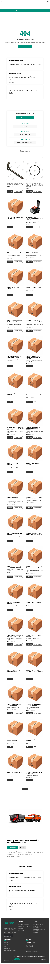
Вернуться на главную (25, 46)
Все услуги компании (15, 73)
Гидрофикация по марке (16, 60)
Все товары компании (15, 88)
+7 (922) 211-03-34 (25, 134)
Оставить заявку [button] (25, 117)
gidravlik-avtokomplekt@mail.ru (25, 142)
